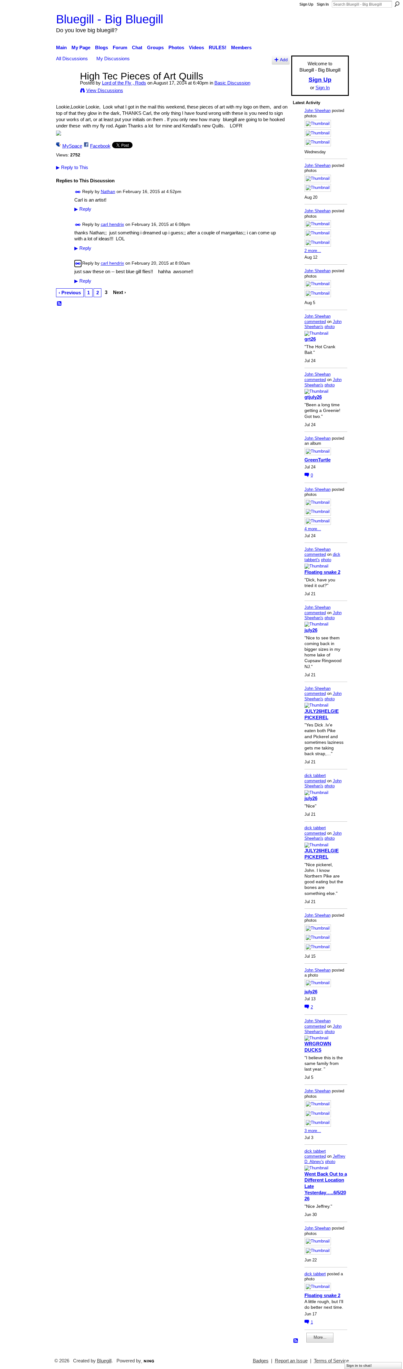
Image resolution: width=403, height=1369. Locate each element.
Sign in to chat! (359, 1365)
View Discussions (104, 90)
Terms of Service (331, 1360)
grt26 (310, 339)
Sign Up (306, 4)
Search (397, 4)
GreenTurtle (317, 459)
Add (284, 59)
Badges (261, 1360)
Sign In (323, 4)
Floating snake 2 (322, 572)
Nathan (108, 191)
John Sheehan (317, 110)
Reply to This (72, 167)
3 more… (312, 1130)
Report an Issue (291, 1360)
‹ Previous (70, 292)
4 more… (312, 528)
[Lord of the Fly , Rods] (66, 87)
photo (330, 326)
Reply (82, 209)
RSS (59, 304)
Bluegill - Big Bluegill (109, 19)
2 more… (312, 250)
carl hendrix (112, 224)
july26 (310, 630)
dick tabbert (315, 775)
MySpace (72, 146)
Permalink (78, 192)
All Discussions (72, 58)
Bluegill (104, 1360)
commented (315, 321)
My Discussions (113, 58)
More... (320, 1337)
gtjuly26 (313, 397)
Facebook (100, 146)
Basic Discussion (232, 82)
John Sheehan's (323, 324)
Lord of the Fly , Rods (124, 82)
